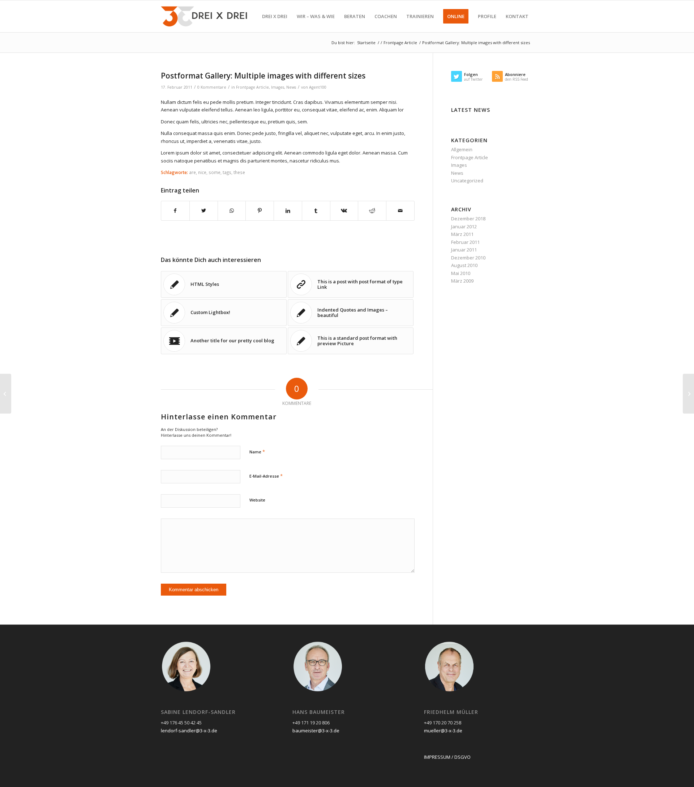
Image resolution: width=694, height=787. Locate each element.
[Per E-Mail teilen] (400, 210)
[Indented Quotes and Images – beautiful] (5, 394)
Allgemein (461, 149)
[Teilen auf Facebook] (175, 210)
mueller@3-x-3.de (443, 730)
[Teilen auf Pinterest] (260, 210)
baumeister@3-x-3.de (315, 730)
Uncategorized (467, 180)
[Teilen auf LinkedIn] (288, 210)
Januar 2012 (464, 226)
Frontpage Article (252, 87)
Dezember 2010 (468, 257)
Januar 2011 (464, 249)
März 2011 (462, 234)
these (239, 172)
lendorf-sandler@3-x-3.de (189, 730)
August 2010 (464, 265)
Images (277, 87)
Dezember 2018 (468, 218)
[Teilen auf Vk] (344, 210)
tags (227, 172)
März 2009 (462, 281)
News (291, 87)
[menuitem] (274, 16)
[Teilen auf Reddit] (372, 210)
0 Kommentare (211, 87)
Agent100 (317, 87)
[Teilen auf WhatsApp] (232, 210)
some (214, 172)
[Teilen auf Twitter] (204, 210)
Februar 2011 (465, 242)
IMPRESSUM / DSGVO (447, 757)
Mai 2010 (460, 273)
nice (202, 172)
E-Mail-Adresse (266, 476)
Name (257, 451)
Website (257, 500)
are (192, 172)
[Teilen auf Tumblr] (316, 210)
